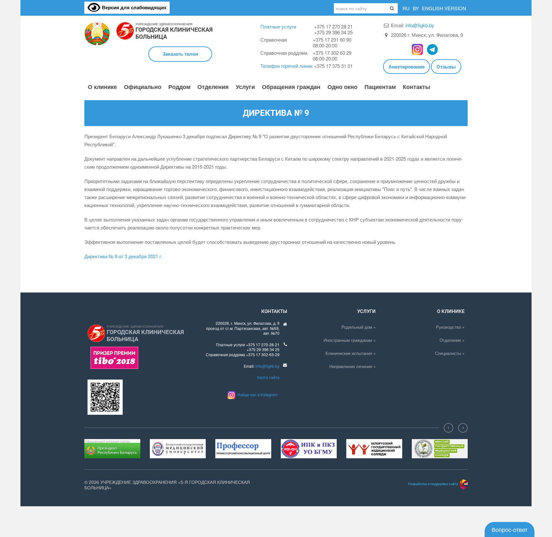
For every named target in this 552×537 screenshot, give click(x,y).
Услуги (245, 87)
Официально (142, 87)
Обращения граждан (291, 87)
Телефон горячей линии (286, 65)
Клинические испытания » (351, 353)
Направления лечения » (352, 366)
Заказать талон (180, 53)
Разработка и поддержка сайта (433, 483)
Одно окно (342, 87)
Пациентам (380, 87)
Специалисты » (449, 353)
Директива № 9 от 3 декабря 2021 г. (123, 256)
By (416, 8)
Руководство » (450, 327)
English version (444, 8)
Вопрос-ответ (509, 529)
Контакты (416, 87)
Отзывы (446, 66)
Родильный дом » (358, 327)
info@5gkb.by (419, 25)
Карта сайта (268, 377)
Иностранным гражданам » (350, 340)
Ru (406, 8)
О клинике (102, 87)
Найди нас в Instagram (256, 394)
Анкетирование (406, 66)
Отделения (213, 87)
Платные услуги (278, 26)
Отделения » (452, 340)
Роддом (179, 87)
